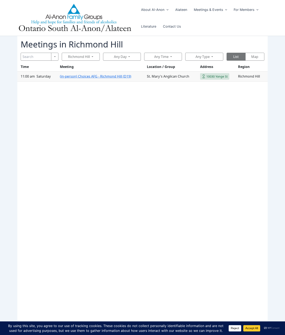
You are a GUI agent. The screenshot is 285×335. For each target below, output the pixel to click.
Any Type (202, 56)
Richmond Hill (79, 56)
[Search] (54, 57)
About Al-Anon (152, 10)
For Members (244, 10)
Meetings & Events (208, 10)
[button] (166, 9)
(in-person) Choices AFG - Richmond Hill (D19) (95, 76)
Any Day (120, 56)
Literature (148, 26)
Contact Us (172, 26)
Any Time (161, 56)
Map (254, 56)
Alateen (181, 10)
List (236, 56)
